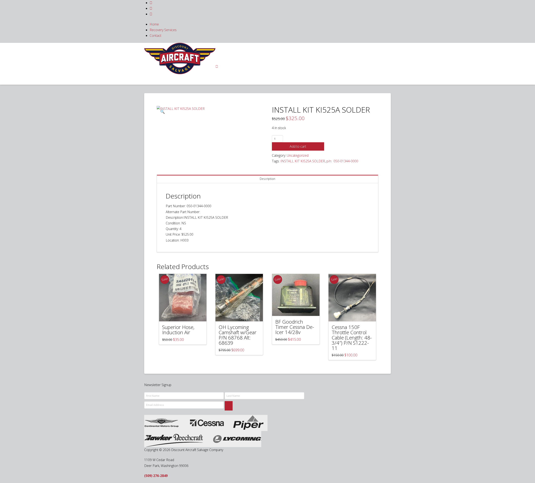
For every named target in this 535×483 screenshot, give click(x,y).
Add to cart (298, 146)
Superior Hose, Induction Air (178, 330)
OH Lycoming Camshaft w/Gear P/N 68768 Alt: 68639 (237, 335)
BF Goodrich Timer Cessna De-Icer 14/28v (294, 327)
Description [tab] (267, 179)
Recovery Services (163, 30)
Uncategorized (297, 155)
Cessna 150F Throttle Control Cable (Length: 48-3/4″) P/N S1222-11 (352, 337)
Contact (155, 35)
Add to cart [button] (185, 314)
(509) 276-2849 (156, 475)
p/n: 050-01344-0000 (342, 161)
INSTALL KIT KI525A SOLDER (302, 161)
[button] (162, 111)
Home (154, 24)
